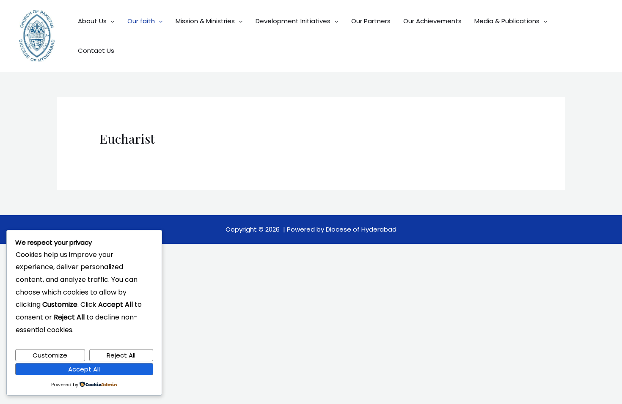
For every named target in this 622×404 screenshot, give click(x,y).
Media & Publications (506, 20)
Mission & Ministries (205, 20)
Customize (50, 355)
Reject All (121, 355)
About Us (92, 20)
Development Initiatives (293, 20)
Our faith (141, 20)
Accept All (84, 369)
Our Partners (371, 20)
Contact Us (96, 50)
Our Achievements (432, 20)
